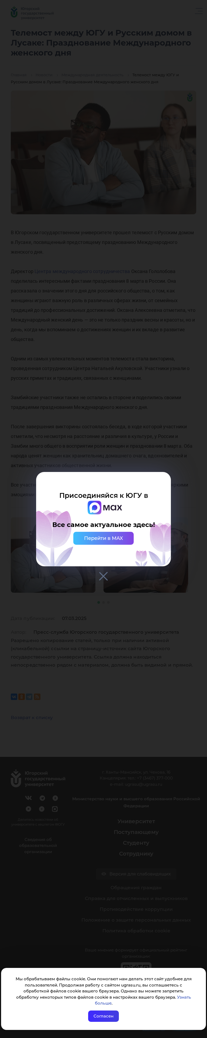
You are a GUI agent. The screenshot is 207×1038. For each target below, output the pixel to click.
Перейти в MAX (103, 538)
